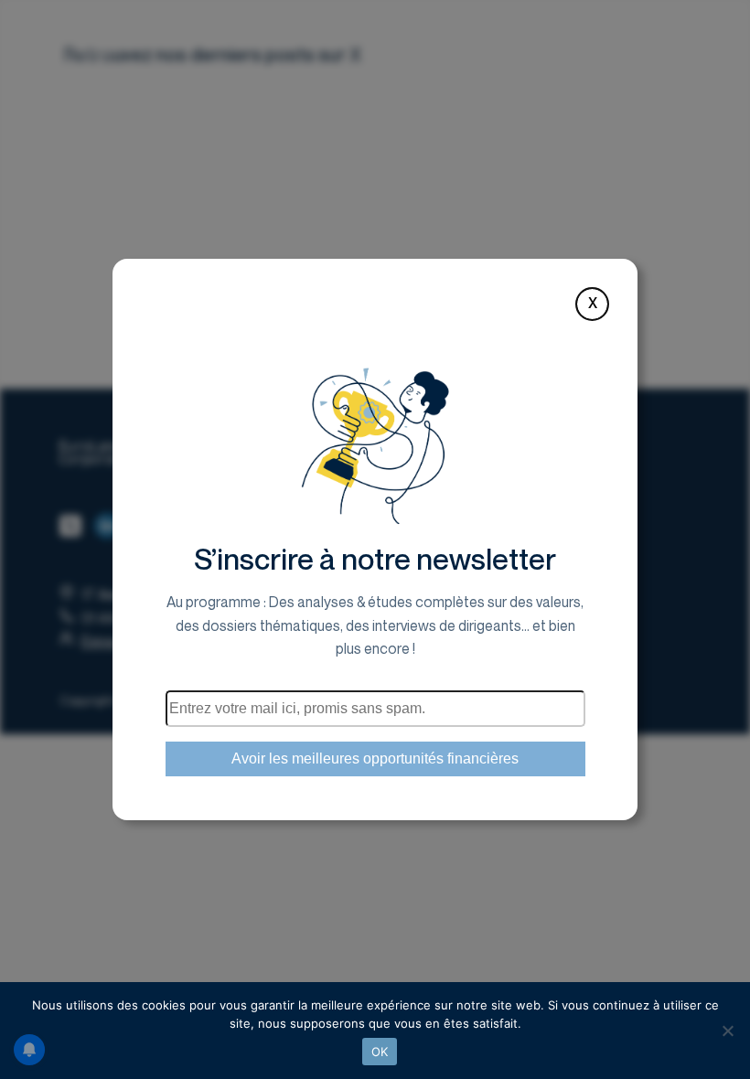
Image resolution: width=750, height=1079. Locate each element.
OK (380, 1051)
